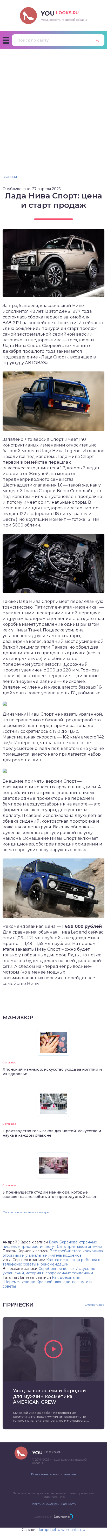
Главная (10, 176)
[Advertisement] (53, 105)
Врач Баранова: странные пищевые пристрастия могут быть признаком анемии (52, 1244)
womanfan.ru (73, 1529)
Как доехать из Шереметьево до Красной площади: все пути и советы (47, 1282)
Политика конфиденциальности (53, 1504)
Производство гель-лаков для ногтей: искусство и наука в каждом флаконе (52, 1133)
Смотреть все (94, 1305)
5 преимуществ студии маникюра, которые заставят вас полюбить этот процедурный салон (50, 1194)
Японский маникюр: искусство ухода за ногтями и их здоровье (52, 1071)
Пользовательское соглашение (53, 1474)
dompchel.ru (48, 1529)
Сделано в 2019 (42, 1516)
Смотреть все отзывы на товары (26, 1212)
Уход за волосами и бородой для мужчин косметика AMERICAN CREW (49, 1396)
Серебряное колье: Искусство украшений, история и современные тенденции (49, 1270)
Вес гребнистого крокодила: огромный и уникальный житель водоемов (53, 1253)
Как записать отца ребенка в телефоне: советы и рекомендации (51, 1262)
